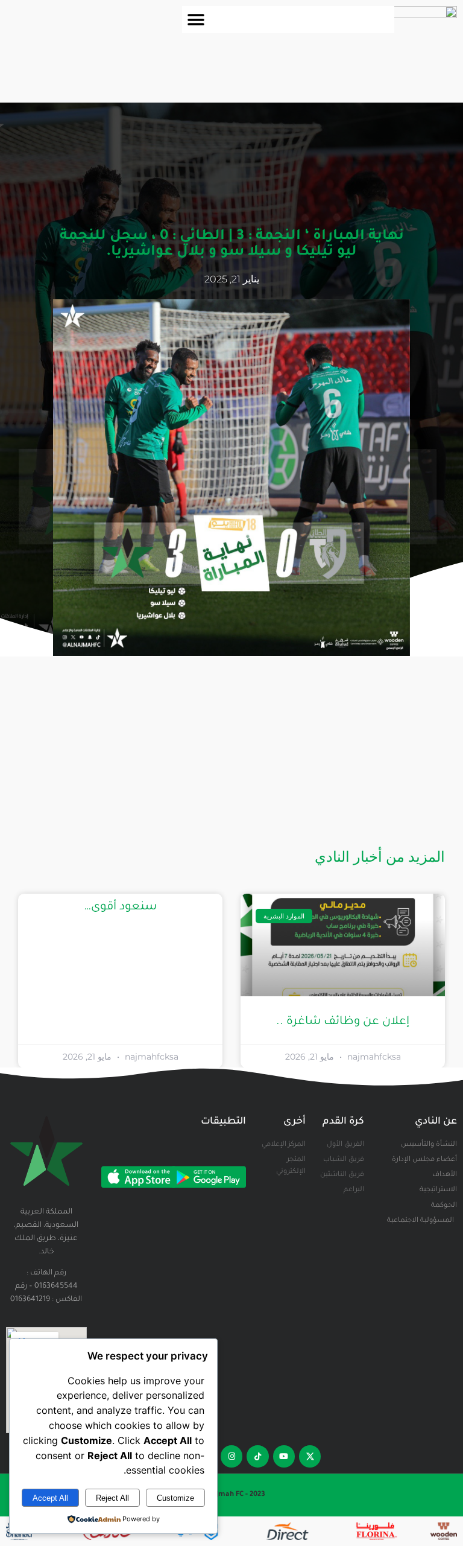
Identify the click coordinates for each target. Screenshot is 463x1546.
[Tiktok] (257, 1456)
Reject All (112, 1498)
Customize (175, 1498)
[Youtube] (284, 1456)
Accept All (50, 1498)
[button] (195, 19)
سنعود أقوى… (120, 907)
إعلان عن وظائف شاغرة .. (342, 1022)
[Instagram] (231, 1456)
